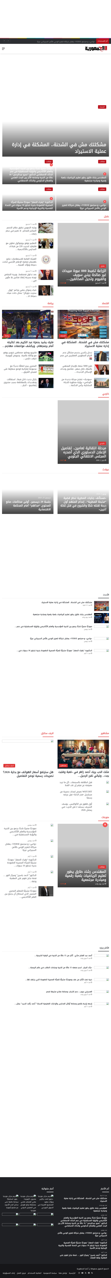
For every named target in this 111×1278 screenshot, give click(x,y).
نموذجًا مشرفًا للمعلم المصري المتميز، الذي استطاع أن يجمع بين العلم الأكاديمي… (20, 894)
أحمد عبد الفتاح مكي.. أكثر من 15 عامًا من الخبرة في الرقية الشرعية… (63, 955)
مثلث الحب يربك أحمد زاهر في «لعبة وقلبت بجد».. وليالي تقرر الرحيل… (83, 773)
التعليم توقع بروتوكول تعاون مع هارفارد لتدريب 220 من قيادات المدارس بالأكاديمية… (21, 246)
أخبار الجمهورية (82, 1268)
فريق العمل (21, 1273)
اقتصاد (102, 107)
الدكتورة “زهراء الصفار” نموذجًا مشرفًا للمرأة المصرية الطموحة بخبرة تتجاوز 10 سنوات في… (54, 650)
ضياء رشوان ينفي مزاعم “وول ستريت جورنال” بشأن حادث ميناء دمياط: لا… (21, 293)
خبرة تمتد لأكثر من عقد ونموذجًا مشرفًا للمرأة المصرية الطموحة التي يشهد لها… (58, 979)
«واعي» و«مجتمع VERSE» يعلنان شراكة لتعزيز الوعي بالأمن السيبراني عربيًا (66, 41)
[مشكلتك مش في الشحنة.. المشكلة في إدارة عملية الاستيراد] (55, 129)
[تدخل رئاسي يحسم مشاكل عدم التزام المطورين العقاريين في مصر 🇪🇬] (101, 356)
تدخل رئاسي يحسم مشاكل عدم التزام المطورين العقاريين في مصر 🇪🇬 (76, 355)
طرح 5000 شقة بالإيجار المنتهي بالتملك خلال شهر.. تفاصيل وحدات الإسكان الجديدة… (76, 369)
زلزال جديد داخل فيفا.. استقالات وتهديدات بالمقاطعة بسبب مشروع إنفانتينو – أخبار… (20, 382)
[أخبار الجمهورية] (96, 49)
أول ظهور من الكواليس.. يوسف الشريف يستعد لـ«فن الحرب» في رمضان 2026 (77, 807)
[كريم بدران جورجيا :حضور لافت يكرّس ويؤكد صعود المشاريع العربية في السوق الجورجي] (45, 1202)
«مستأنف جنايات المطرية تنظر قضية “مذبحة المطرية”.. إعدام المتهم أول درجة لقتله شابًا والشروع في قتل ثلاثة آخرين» (83, 503)
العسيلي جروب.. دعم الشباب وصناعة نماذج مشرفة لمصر (69, 991)
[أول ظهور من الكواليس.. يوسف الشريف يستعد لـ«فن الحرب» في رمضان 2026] (107, 804)
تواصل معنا (63, 1273)
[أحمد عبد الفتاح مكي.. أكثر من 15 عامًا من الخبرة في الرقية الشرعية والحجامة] (101, 959)
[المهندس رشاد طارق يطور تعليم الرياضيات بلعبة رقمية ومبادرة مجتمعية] (82, 170)
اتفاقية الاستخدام (34, 1273)
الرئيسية (72, 1273)
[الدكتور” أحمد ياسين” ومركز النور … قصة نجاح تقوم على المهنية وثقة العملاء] (52, 872)
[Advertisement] (55, 19)
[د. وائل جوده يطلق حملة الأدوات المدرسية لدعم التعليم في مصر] (27, 1217)
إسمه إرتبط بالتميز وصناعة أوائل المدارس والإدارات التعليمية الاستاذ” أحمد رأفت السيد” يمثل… (53, 1004)
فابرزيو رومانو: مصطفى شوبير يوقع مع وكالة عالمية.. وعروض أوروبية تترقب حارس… (20, 355)
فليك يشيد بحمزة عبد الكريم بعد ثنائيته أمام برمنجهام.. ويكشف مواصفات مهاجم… (27, 344)
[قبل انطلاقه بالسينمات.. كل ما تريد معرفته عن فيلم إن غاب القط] (107, 782)
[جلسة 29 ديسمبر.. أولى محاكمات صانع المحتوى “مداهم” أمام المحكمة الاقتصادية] (27, 495)
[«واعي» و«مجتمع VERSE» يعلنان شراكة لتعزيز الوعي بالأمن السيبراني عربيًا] (82, 198)
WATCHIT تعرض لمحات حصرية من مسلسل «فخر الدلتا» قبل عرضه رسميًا (76, 795)
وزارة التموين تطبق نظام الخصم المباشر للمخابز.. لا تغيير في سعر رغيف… (21, 230)
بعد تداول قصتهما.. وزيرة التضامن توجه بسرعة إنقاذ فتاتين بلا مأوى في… (20, 277)
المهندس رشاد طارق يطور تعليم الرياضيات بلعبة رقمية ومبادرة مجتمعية (83, 179)
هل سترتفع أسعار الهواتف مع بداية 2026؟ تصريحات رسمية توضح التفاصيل (28, 773)
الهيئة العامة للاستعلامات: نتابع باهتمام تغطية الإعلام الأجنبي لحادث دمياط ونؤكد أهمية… (19, 262)
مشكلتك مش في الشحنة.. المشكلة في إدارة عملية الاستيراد (59, 148)
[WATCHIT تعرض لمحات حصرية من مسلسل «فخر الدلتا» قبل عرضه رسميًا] (107, 791)
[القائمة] (3, 50)
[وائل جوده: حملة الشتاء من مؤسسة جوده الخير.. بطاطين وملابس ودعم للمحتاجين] (45, 1217)
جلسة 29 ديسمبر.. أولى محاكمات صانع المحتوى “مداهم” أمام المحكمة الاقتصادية (28, 505)
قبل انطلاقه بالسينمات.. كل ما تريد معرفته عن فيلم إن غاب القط (76, 783)
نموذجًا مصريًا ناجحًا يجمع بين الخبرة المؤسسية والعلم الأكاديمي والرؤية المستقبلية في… (20, 831)
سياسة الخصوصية (50, 1273)
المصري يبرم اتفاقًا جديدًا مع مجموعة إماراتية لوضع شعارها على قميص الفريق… (20, 369)
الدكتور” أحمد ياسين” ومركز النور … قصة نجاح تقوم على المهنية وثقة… (19, 878)
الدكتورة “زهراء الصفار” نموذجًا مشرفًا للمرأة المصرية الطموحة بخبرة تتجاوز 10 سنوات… (21, 863)
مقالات (102, 161)
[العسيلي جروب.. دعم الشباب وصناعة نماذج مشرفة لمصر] (101, 995)
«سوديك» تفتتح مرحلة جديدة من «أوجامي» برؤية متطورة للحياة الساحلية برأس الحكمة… (76, 382)
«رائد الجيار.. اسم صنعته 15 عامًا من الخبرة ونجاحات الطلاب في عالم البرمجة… (60, 967)
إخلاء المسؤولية (9, 1273)
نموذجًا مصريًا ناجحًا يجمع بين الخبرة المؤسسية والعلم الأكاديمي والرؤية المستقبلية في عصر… (53, 626)
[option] (55, 156)
